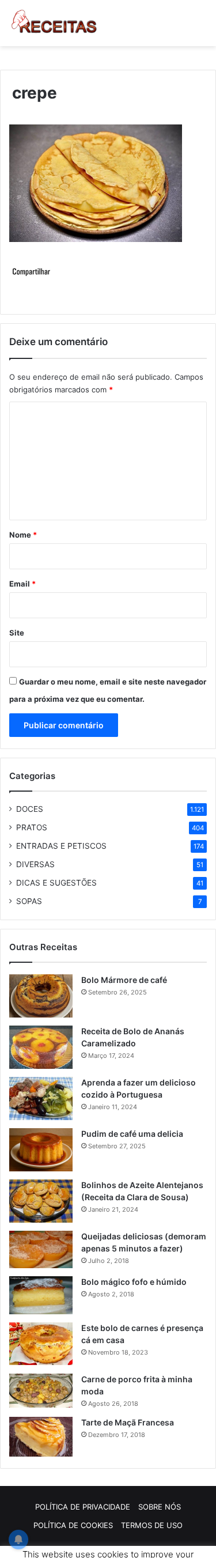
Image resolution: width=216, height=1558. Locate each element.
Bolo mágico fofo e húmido (134, 1282)
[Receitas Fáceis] (55, 23)
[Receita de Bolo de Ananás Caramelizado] (41, 1047)
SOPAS (29, 901)
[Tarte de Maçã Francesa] (41, 1437)
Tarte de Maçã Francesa (127, 1422)
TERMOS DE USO (152, 1525)
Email (22, 583)
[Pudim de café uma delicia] (41, 1149)
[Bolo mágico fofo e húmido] (41, 1295)
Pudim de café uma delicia (132, 1134)
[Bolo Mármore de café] (41, 996)
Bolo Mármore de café (124, 980)
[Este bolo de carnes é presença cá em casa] (41, 1344)
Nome (23, 534)
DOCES (29, 809)
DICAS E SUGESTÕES (56, 882)
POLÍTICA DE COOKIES (73, 1525)
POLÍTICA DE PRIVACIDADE (82, 1506)
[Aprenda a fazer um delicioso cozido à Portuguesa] (41, 1098)
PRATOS (31, 827)
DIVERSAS (35, 864)
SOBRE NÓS (159, 1506)
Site (16, 632)
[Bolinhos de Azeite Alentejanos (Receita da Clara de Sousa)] (41, 1201)
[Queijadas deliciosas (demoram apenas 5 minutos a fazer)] (41, 1249)
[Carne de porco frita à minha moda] (41, 1391)
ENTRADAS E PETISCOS (61, 845)
